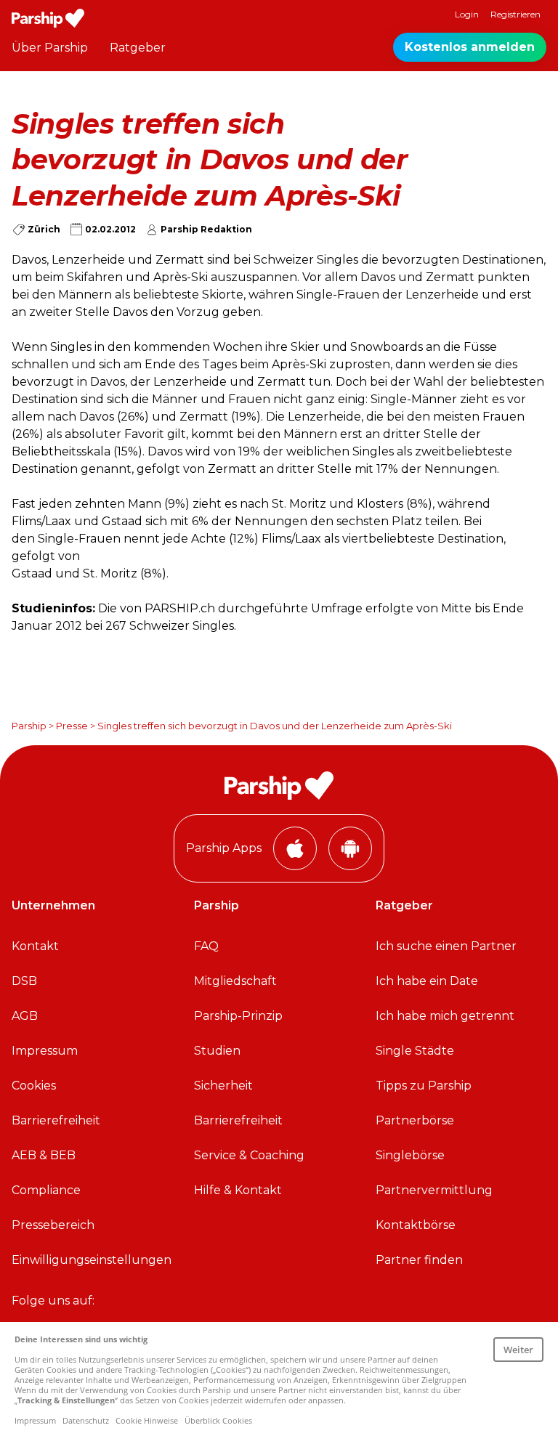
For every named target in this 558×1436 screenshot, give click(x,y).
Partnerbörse (415, 1120)
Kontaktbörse (416, 1225)
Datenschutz (85, 1420)
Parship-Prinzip (238, 1016)
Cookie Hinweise (147, 1420)
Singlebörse (410, 1155)
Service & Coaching (249, 1155)
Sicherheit (223, 1085)
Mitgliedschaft (235, 981)
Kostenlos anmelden (470, 47)
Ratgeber (138, 47)
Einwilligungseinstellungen (91, 1260)
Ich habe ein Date (427, 981)
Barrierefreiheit (56, 1120)
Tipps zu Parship (424, 1085)
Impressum (45, 1051)
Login (467, 14)
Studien (217, 1051)
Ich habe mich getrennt (445, 1016)
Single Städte (415, 1051)
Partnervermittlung (434, 1190)
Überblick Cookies (218, 1420)
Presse (72, 725)
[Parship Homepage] (48, 18)
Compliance (46, 1190)
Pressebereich (53, 1225)
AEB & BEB (44, 1155)
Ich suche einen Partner (446, 946)
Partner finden (419, 1260)
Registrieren (515, 14)
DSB (24, 981)
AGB (25, 1016)
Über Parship (50, 47)
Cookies (34, 1085)
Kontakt (35, 946)
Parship (29, 725)
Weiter (518, 1349)
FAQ (206, 946)
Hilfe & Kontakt (238, 1190)
